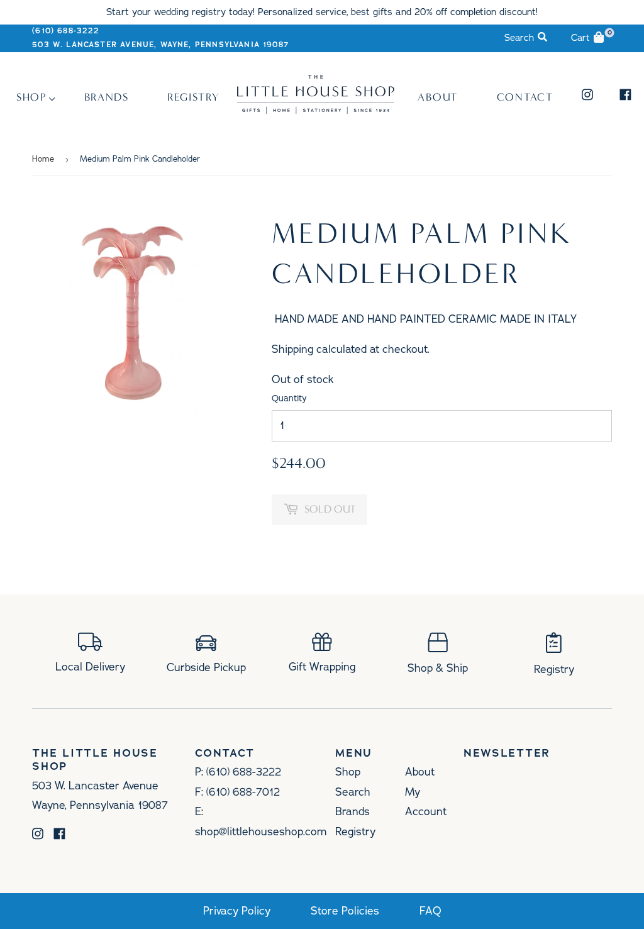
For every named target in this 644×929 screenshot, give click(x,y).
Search (352, 791)
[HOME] (315, 110)
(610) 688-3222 (65, 31)
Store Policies (345, 911)
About (438, 97)
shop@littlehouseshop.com (260, 831)
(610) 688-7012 (243, 791)
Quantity (289, 398)
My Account (426, 801)
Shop (31, 97)
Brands (106, 97)
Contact (525, 97)
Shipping (292, 349)
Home (43, 159)
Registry (193, 97)
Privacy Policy (236, 911)
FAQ (430, 911)
